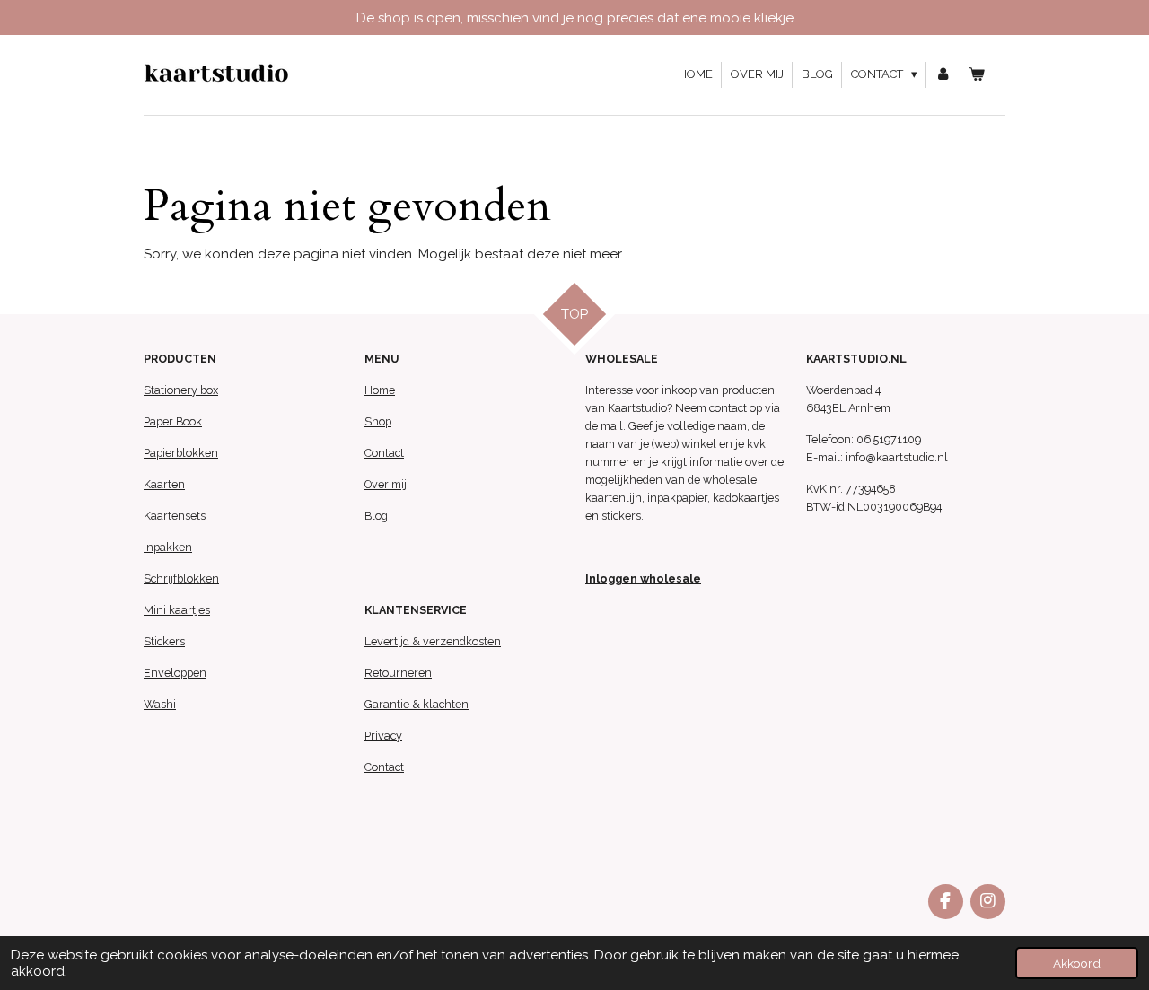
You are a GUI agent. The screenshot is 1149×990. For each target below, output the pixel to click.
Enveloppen (175, 672)
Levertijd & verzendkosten (432, 641)
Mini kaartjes (177, 610)
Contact (384, 453)
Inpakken (168, 547)
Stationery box (181, 390)
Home (379, 390)
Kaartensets (175, 515)
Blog (376, 515)
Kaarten (164, 484)
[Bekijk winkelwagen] (977, 75)
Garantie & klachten (416, 704)
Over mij (385, 484)
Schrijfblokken (181, 578)
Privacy (383, 735)
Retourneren (398, 672)
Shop (377, 421)
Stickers (164, 641)
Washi (160, 704)
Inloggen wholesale (643, 578)
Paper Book (173, 421)
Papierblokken (181, 453)
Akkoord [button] (1077, 963)
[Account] (943, 75)
